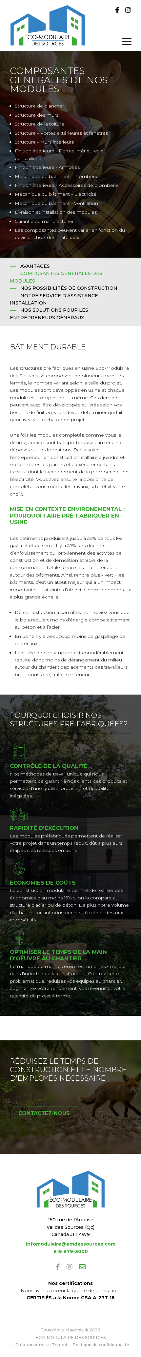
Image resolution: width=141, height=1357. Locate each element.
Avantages (35, 266)
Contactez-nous (44, 1113)
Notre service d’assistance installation (54, 299)
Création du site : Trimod (41, 1344)
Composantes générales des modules (56, 277)
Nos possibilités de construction (68, 288)
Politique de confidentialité (100, 1344)
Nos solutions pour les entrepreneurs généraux (49, 313)
